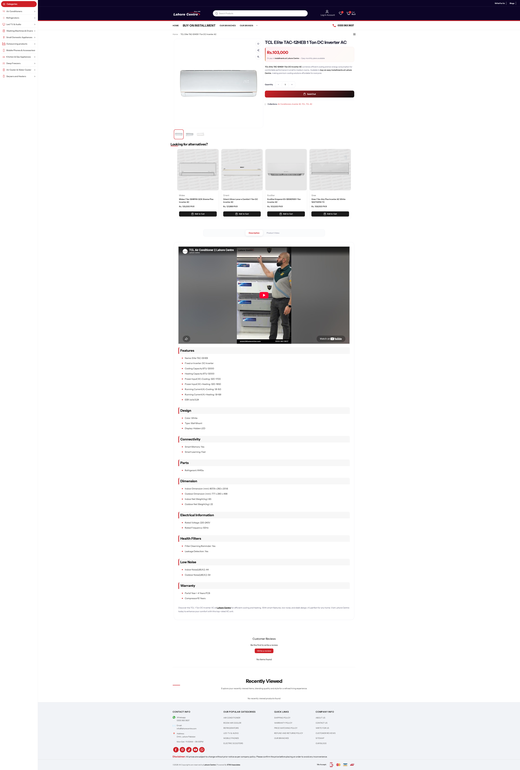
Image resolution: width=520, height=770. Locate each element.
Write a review (264, 650)
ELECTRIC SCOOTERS (233, 743)
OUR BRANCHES (281, 738)
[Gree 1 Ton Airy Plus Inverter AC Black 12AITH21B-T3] (330, 169)
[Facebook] (176, 749)
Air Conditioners (284, 104)
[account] (328, 11)
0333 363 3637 (183, 720)
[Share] (258, 50)
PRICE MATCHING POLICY (285, 728)
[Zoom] (258, 56)
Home (175, 34)
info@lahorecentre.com (186, 728)
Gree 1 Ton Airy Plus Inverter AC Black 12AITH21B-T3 (328, 200)
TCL (303, 104)
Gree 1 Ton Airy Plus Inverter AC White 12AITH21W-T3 (284, 200)
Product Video (273, 233)
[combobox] (260, 13)
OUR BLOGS (321, 743)
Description (254, 233)
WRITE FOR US (322, 728)
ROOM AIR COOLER (232, 723)
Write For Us (500, 3)
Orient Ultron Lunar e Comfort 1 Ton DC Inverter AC (196, 200)
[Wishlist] (258, 43)
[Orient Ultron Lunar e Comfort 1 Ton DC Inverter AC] (198, 169)
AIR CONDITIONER (231, 718)
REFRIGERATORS (231, 728)
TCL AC (309, 104)
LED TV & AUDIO (231, 733)
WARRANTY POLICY (283, 723)
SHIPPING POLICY (282, 718)
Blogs (512, 3)
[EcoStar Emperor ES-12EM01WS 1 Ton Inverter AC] (242, 169)
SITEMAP (320, 738)
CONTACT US (321, 723)
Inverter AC (296, 104)
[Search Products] (217, 13)
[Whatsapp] (202, 749)
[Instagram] (182, 749)
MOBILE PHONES (231, 738)
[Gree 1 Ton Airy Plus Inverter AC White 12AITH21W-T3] (286, 169)
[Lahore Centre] (187, 13)
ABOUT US (320, 718)
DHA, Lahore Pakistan (186, 736)
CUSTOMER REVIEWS (326, 733)
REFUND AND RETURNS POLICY (288, 733)
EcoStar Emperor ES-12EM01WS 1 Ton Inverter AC (240, 200)
